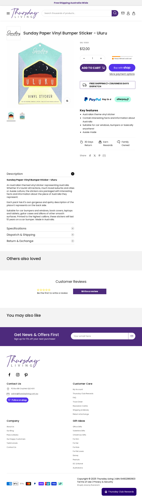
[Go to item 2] (22, 116)
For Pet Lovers (78, 451)
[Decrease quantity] (84, 58)
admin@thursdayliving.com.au (24, 393)
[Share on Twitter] (94, 155)
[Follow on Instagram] (18, 377)
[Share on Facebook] (90, 155)
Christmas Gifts (79, 435)
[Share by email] (104, 155)
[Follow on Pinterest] (26, 377)
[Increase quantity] (101, 58)
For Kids (76, 447)
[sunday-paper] (14, 33)
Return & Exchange (81, 414)
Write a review (89, 291)
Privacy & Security (103, 481)
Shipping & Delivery (81, 410)
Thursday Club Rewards (83, 393)
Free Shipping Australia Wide (71, 2)
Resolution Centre (80, 406)
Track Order (78, 402)
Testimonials (12, 443)
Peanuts (76, 460)
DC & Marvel (78, 464)
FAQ (74, 398)
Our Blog (10, 431)
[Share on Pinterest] (99, 155)
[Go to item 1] (11, 116)
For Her (75, 443)
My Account (78, 389)
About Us (10, 427)
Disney (75, 455)
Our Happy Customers (16, 439)
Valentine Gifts (79, 431)
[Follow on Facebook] (9, 377)
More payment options (122, 74)
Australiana (78, 468)
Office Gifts (77, 427)
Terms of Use (84, 481)
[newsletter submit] (131, 336)
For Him (76, 439)
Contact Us (11, 447)
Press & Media (12, 435)
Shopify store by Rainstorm (88, 485)
